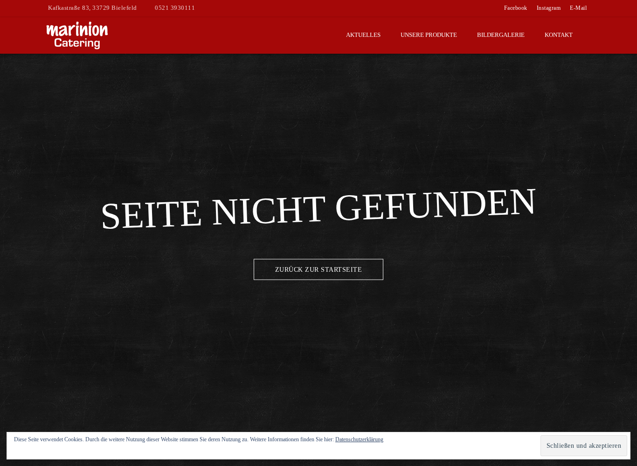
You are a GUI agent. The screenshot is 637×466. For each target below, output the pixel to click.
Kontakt (559, 34)
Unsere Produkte (429, 34)
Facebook (515, 8)
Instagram (549, 8)
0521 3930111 (175, 7)
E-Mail (578, 8)
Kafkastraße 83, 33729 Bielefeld (92, 7)
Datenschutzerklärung (359, 439)
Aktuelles (363, 34)
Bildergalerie (501, 34)
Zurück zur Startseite (318, 269)
